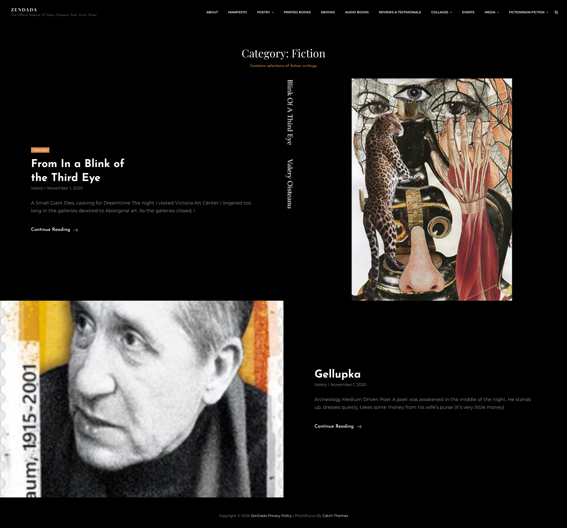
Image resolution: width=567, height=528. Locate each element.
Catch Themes (335, 516)
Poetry (263, 12)
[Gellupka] (142, 399)
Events (468, 12)
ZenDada (24, 9)
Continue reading (54, 230)
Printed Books (297, 12)
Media (490, 12)
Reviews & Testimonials (400, 12)
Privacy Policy (280, 516)
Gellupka (338, 374)
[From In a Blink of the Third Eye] (425, 189)
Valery (37, 188)
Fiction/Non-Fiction (526, 12)
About (212, 12)
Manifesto (237, 12)
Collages (439, 12)
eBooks (328, 12)
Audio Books (357, 12)
